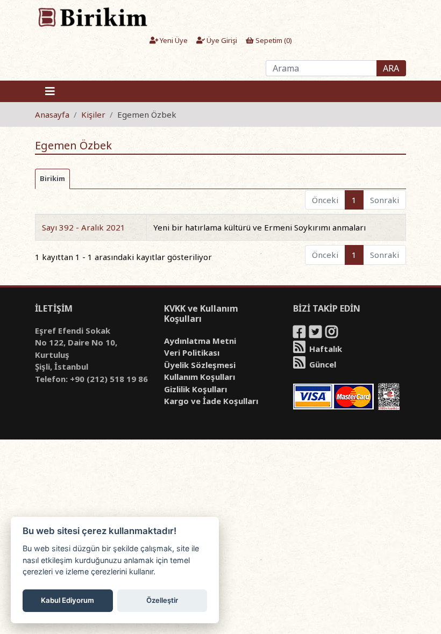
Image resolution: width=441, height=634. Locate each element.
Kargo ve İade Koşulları (211, 400)
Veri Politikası (191, 352)
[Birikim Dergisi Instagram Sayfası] (332, 333)
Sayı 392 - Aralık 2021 (83, 227)
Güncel (321, 364)
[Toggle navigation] (50, 91)
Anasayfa (52, 114)
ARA (391, 68)
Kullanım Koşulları (199, 376)
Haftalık (324, 348)
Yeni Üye (173, 40)
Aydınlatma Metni (200, 340)
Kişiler (93, 114)
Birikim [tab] (52, 178)
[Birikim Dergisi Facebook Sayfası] (300, 333)
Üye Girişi (221, 40)
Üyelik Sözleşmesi (200, 364)
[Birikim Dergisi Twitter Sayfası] (316, 333)
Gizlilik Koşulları (195, 389)
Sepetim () (273, 40)
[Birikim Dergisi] (92, 16)
